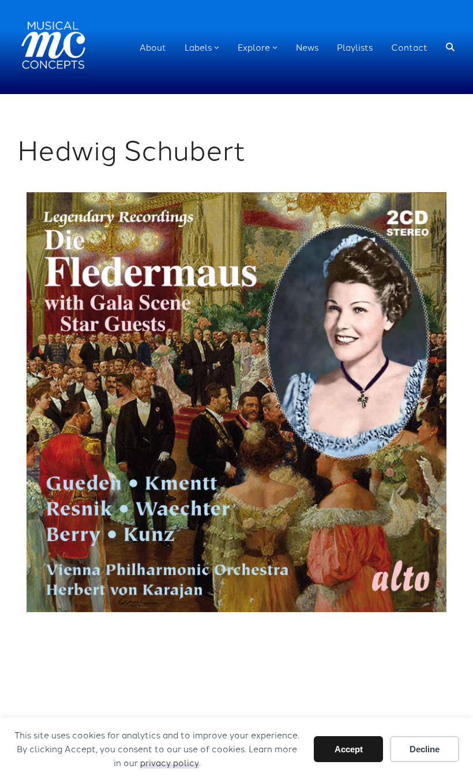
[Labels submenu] (216, 47)
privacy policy (169, 762)
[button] (450, 47)
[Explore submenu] (274, 47)
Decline (425, 749)
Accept (349, 749)
